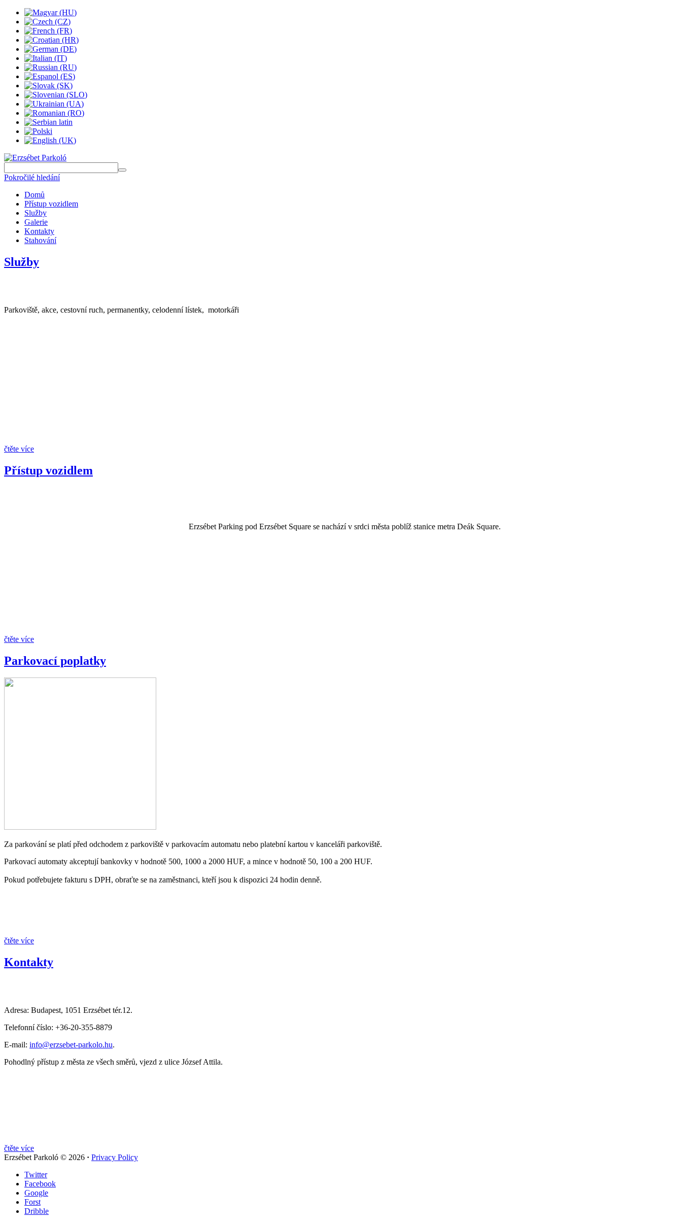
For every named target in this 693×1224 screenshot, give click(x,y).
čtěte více (19, 449)
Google (36, 1192)
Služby (35, 213)
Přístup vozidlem (51, 203)
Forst (32, 1202)
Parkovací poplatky (55, 660)
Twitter (35, 1174)
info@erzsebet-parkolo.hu (71, 1044)
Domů (34, 194)
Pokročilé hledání (32, 177)
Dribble (36, 1211)
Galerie (36, 222)
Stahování (40, 240)
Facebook (40, 1183)
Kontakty (39, 231)
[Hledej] (122, 170)
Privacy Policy (114, 1157)
